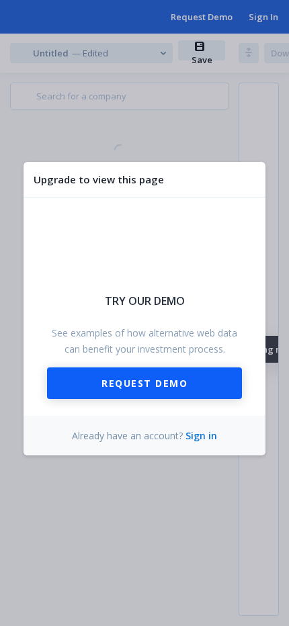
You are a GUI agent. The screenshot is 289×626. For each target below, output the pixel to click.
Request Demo (144, 383)
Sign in (201, 435)
